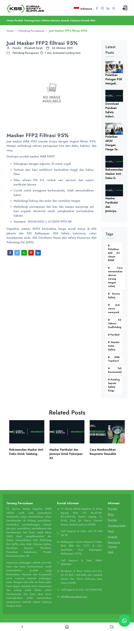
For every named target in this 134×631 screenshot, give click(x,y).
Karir (111, 531)
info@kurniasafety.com (74, 596)
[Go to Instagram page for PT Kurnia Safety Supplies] (102, 8)
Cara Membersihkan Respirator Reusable (103, 452)
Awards (65, 20)
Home (10, 20)
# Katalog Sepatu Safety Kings (114, 385)
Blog (111, 514)
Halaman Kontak (80, 20)
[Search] (112, 627)
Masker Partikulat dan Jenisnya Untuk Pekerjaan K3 (66, 454)
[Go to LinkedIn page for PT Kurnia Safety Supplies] (108, 8)
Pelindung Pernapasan (26, 53)
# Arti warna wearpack (114, 308)
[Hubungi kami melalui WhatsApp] (124, 621)
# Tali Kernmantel (115, 370)
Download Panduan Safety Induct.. (112, 110)
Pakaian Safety (42, 544)
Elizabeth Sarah (33, 48)
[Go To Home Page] (30, 8)
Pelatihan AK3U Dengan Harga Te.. (112, 143)
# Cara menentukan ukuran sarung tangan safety (115, 277)
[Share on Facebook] (10, 253)
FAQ (92, 20)
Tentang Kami (32, 20)
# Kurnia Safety (114, 295)
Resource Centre (114, 544)
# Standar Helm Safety (114, 345)
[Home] (67, 627)
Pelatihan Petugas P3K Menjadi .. (113, 79)
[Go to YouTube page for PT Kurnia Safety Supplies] (113, 8)
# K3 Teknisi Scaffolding (114, 323)
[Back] (22, 627)
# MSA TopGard (114, 359)
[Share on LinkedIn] (38, 253)
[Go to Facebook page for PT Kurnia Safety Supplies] (96, 8)
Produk (19, 20)
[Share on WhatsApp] (24, 253)
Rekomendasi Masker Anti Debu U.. (114, 174)
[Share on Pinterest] (31, 253)
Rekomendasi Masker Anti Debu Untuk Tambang (26, 452)
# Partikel (114, 334)
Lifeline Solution (50, 20)
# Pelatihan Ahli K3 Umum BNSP (114, 253)
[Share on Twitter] (17, 253)
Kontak (112, 520)
